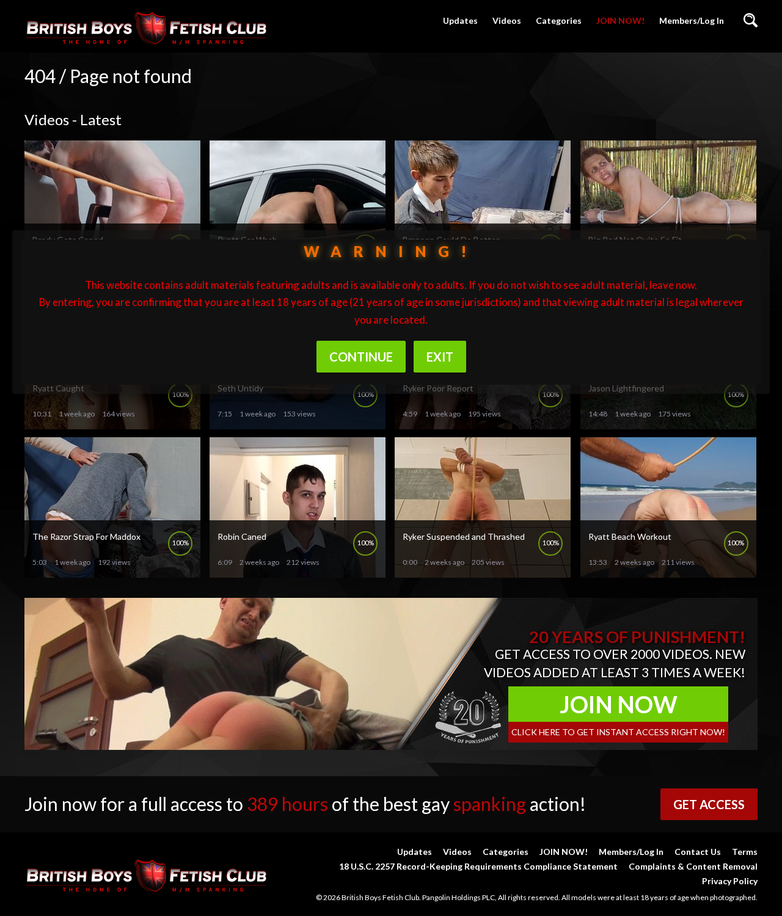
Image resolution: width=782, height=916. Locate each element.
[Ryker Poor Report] (483, 424)
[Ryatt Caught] (112, 424)
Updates (460, 20)
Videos (506, 20)
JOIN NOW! (620, 20)
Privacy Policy (730, 881)
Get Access (709, 804)
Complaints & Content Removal (693, 866)
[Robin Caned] (298, 572)
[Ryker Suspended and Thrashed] (483, 572)
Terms (745, 851)
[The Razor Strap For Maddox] (112, 572)
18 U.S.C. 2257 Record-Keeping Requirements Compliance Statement (478, 866)
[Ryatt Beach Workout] (668, 572)
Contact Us (697, 851)
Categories (559, 20)
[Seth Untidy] (298, 424)
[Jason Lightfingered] (668, 424)
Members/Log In (691, 20)
